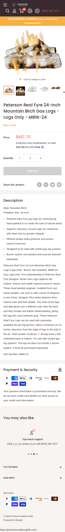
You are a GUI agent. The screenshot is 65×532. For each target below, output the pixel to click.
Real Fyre (9, 125)
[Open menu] (5, 5)
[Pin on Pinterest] (46, 184)
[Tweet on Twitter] (52, 184)
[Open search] (8, 11)
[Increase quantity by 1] (40, 158)
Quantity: (8, 158)
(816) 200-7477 (50, 10)
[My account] (14, 11)
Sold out (32, 170)
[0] (21, 11)
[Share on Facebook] (39, 184)
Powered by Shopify (12, 520)
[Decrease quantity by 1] (19, 158)
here (15, 444)
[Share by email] (59, 184)
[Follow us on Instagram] (37, 10)
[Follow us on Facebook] (30, 10)
